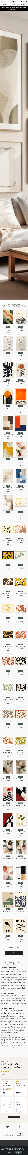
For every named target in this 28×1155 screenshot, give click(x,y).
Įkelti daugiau (14, 952)
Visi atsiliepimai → (14, 1116)
